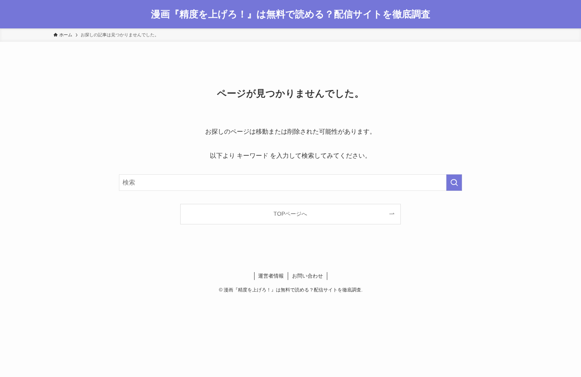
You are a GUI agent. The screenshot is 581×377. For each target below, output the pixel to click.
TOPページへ (290, 214)
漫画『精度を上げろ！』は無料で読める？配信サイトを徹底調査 (290, 14)
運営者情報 (271, 276)
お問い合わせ (307, 276)
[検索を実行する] (454, 182)
